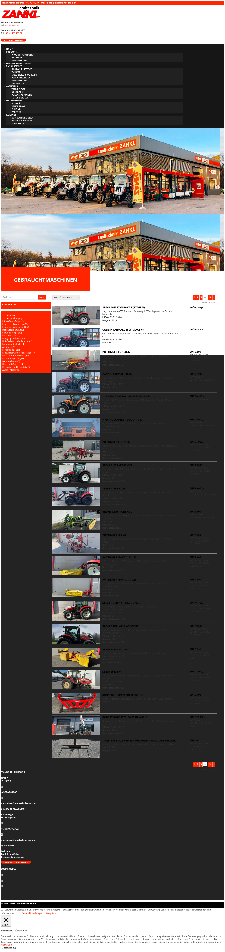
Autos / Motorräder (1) (13, 369)
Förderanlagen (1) (11, 349)
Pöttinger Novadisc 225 (119, 557)
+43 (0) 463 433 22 (13, 33)
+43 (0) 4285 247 (12, 25)
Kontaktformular (22, 117)
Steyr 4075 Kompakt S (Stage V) (123, 307)
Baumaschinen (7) (11, 361)
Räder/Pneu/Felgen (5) (13, 321)
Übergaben (17, 92)
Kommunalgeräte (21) (13, 358)
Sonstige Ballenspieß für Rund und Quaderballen (139, 740)
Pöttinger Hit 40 (114, 535)
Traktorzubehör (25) (12, 318)
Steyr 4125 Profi (113, 488)
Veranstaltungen (21, 94)
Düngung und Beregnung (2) (16, 338)
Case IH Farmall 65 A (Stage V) (123, 329)
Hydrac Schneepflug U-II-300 (122, 419)
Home (9, 49)
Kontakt (11, 114)
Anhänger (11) (9, 347)
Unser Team (18, 106)
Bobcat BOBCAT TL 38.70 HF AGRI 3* (125, 717)
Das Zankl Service (21, 69)
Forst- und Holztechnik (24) (15, 355)
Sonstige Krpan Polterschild (123, 695)
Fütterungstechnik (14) (13, 344)
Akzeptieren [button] (51, 913)
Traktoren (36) (9, 315)
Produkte (12, 51)
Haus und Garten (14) (12, 364)
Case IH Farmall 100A (117, 374)
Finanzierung (19, 60)
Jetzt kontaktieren (14, 40)
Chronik (16, 109)
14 (210, 297)
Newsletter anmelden (16, 862)
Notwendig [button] (6, 944)
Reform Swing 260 (114, 649)
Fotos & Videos (20, 97)
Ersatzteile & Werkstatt (25, 74)
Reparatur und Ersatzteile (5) (16, 367)
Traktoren (6, 851)
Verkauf (16, 72)
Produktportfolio (22, 54)
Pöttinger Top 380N (116, 352)
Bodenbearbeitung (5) (13, 329)
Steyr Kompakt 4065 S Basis (121, 603)
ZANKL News (18, 89)
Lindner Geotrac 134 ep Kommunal (127, 396)
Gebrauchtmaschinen (19, 63)
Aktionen (16, 57)
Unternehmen (14, 100)
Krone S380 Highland (117, 512)
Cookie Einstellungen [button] (32, 913)
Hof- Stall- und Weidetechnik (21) (18, 341)
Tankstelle (17, 83)
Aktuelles (12, 86)
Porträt (16, 103)
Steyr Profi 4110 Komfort (120, 626)
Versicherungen (20, 77)
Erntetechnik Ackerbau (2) (15, 324)
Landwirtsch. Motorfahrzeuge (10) (18, 352)
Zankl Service (14, 66)
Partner (16, 112)
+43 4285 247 (32, 2)
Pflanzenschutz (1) (11, 335)
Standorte (17, 123)
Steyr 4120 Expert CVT (117, 465)
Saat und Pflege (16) (12, 332)
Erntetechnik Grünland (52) (15, 327)
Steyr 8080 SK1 (112, 671)
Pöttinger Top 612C (116, 442)
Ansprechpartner (21, 120)
